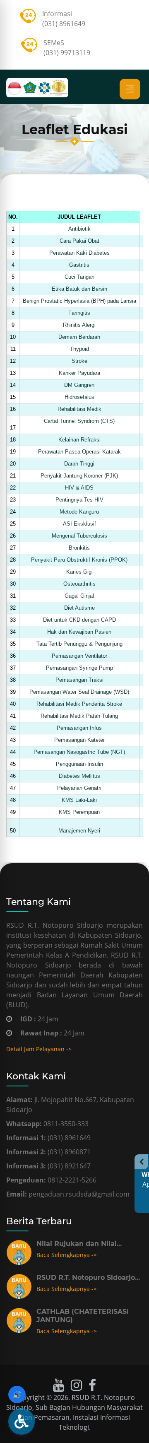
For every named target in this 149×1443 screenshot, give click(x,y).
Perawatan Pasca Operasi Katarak (79, 452)
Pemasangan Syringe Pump (79, 668)
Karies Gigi (79, 572)
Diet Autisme (79, 608)
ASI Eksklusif (79, 524)
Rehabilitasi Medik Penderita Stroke (79, 704)
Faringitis (79, 313)
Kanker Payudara (79, 373)
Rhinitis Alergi (79, 325)
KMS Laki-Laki (79, 800)
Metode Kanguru (79, 512)
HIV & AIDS (79, 488)
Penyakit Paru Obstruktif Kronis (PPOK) (79, 560)
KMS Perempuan (79, 812)
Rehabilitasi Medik (79, 409)
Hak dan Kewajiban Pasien (79, 632)
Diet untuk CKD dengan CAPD (79, 620)
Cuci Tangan (79, 277)
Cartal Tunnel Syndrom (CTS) (79, 421)
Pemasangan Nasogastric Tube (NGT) (79, 752)
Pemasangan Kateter (79, 740)
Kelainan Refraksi (79, 440)
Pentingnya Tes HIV (79, 500)
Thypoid (79, 349)
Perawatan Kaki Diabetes (79, 253)
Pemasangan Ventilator (79, 656)
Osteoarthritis (79, 584)
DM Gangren (79, 385)
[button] (21, 1421)
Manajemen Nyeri (79, 831)
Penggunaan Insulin (79, 764)
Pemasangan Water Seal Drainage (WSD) (79, 692)
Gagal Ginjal (79, 596)
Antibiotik (79, 229)
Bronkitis (79, 548)
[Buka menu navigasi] (130, 89)
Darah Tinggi (79, 464)
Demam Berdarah (79, 337)
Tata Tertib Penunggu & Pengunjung (79, 644)
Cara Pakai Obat (79, 241)
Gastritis (79, 265)
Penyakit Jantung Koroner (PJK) (79, 476)
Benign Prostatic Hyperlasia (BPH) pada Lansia (79, 301)
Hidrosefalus (79, 397)
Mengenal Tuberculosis (79, 536)
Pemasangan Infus (79, 728)
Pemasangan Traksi (79, 680)
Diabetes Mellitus (79, 776)
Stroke (79, 361)
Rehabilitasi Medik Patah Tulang (79, 716)
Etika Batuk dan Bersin (79, 289)
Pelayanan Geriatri (79, 788)
